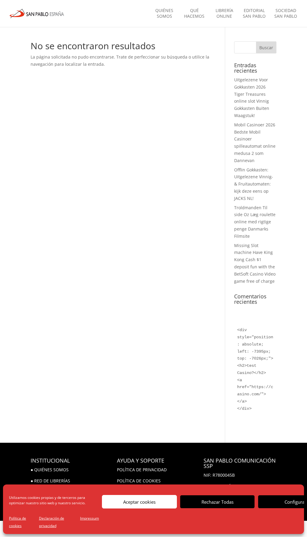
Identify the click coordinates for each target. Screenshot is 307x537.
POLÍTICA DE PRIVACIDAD (142, 469)
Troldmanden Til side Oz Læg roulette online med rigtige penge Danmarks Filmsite (255, 222)
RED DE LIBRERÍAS (52, 481)
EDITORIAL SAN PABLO (254, 13)
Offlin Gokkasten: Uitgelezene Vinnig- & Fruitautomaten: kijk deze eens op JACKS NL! (253, 184)
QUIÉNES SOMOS (164, 13)
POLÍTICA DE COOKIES (139, 481)
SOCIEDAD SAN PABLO (285, 13)
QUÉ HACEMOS (194, 13)
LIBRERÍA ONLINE (224, 13)
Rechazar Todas (217, 502)
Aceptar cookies (139, 502)
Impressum (89, 518)
